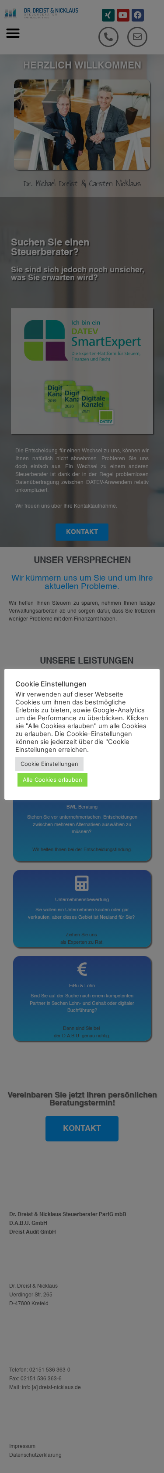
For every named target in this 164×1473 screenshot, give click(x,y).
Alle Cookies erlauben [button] (52, 779)
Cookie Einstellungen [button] (49, 763)
